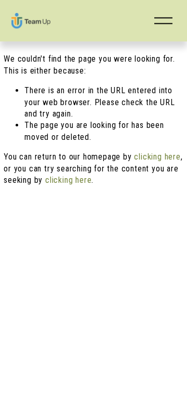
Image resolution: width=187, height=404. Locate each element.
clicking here (157, 157)
